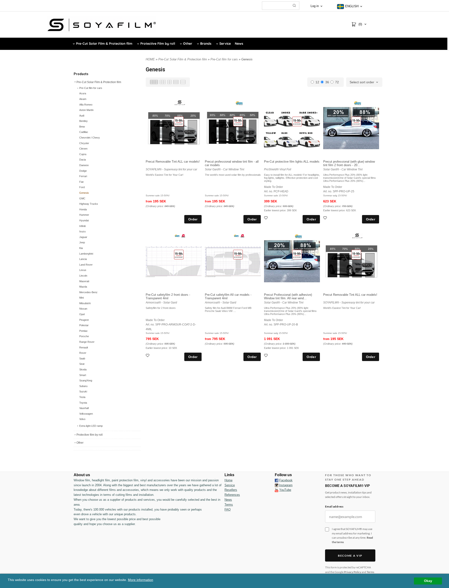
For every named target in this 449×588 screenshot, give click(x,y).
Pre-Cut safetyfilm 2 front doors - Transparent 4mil (168, 296)
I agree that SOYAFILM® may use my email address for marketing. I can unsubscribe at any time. (352, 535)
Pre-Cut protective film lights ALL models (291, 161)
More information (140, 580)
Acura (82, 93)
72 (337, 82)
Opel (82, 314)
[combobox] (364, 82)
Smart (82, 375)
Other (79, 442)
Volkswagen (86, 413)
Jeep (82, 242)
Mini (81, 297)
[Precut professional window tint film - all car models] (238, 121)
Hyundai (84, 220)
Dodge (83, 170)
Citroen (83, 148)
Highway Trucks (88, 203)
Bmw (82, 126)
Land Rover (86, 264)
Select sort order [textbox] (362, 82)
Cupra (82, 154)
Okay (428, 581)
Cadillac (83, 132)
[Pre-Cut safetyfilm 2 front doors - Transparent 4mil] (179, 254)
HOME (150, 59)
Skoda (83, 369)
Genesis (84, 192)
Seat (81, 363)
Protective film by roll (89, 434)
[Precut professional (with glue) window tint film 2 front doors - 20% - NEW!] (356, 121)
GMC (82, 198)
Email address (334, 506)
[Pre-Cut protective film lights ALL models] (297, 121)
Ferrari (83, 176)
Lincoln (83, 275)
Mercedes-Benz (88, 292)
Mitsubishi (85, 303)
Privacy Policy (352, 572)
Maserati (84, 281)
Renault (83, 347)
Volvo (82, 419)
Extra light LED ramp (91, 425)
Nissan (83, 308)
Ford (82, 187)
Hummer (84, 214)
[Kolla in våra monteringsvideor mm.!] (276, 490)
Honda (83, 209)
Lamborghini (86, 253)
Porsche (84, 336)
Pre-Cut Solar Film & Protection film (98, 82)
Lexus (82, 270)
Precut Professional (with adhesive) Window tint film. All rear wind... (288, 296)
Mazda (83, 286)
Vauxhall (84, 408)
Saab (82, 358)
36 (327, 82)
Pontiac (83, 330)
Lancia (83, 259)
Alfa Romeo (85, 104)
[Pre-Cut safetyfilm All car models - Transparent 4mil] (238, 254)
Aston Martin (86, 110)
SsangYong (85, 380)
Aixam (82, 99)
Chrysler (84, 143)
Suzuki (83, 391)
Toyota (83, 402)
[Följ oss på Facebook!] (276, 480)
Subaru (83, 386)
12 (317, 82)
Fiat (81, 181)
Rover (82, 352)
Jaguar (83, 237)
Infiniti (82, 226)
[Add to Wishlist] (266, 218)
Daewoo (84, 165)
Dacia (82, 159)
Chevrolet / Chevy (89, 137)
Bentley (83, 121)
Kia (81, 248)
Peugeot (84, 319)
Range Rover (86, 341)
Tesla (82, 397)
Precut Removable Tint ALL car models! (173, 161)
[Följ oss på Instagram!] (276, 485)
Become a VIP (350, 555)
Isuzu (82, 231)
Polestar (84, 325)
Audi (81, 115)
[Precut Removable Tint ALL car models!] (179, 121)
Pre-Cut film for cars (90, 88)
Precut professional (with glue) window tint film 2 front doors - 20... (349, 163)
